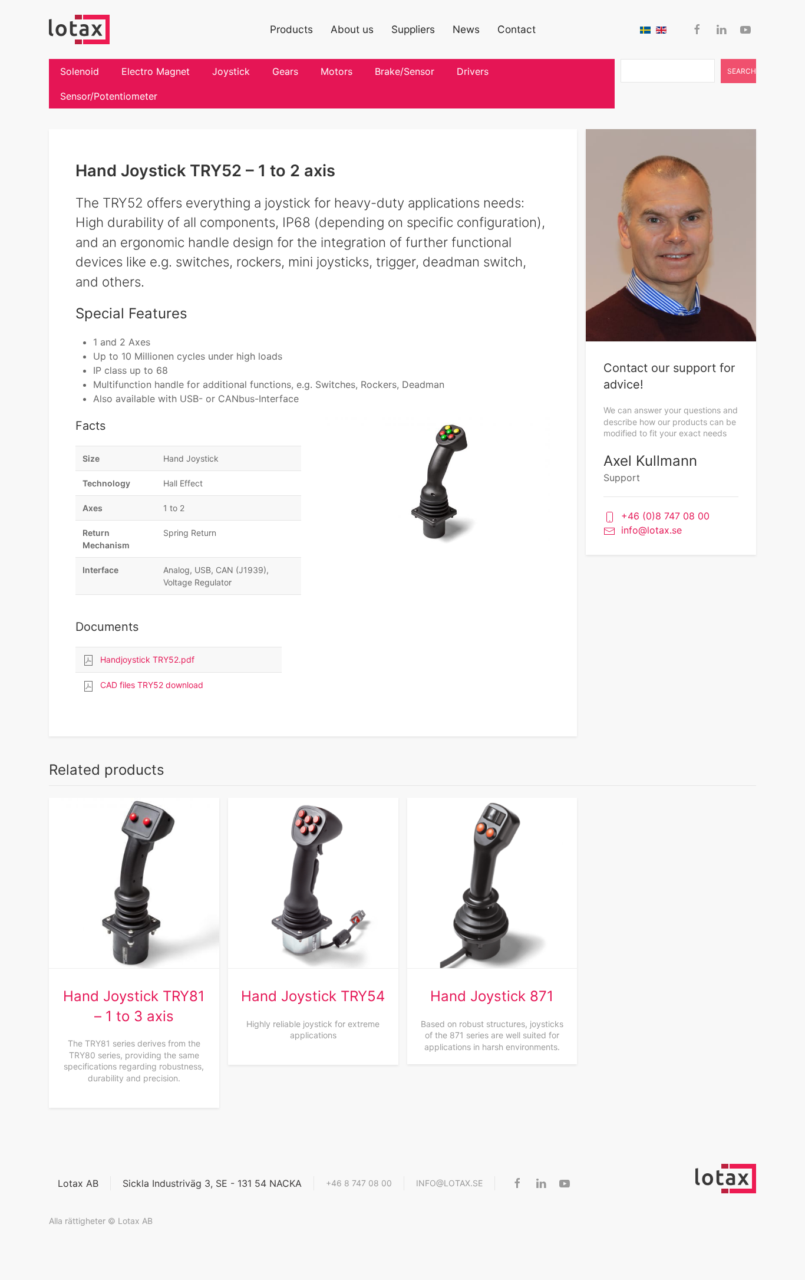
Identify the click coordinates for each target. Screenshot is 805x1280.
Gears (285, 71)
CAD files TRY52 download (151, 685)
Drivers (473, 71)
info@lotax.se (651, 530)
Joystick (231, 71)
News (466, 29)
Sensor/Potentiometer (108, 96)
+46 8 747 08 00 (359, 1183)
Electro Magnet (155, 71)
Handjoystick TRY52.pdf (147, 659)
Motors (336, 71)
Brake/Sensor (404, 71)
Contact (516, 29)
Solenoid (79, 71)
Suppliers (413, 29)
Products (291, 29)
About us (352, 29)
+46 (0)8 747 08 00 (665, 516)
